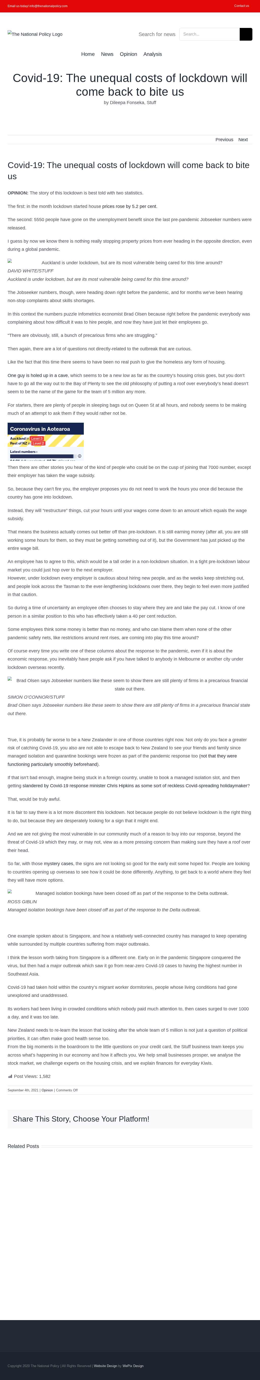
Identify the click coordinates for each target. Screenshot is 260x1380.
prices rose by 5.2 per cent (129, 206)
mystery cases (58, 863)
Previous (224, 139)
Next (243, 139)
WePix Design (133, 1366)
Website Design (105, 1366)
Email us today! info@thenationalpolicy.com (38, 6)
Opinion (47, 1090)
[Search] (170, 53)
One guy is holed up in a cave (38, 375)
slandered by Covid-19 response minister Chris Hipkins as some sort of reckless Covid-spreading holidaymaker (135, 785)
